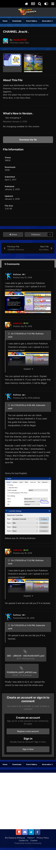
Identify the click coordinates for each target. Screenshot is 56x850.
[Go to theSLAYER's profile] (5, 40)
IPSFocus (21, 838)
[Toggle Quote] (9, 333)
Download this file (28, 139)
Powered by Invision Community (28, 843)
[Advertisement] (28, 801)
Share (14, 234)
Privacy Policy (43, 838)
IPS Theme (9, 838)
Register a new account (28, 731)
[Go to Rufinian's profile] (8, 276)
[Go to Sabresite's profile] (8, 325)
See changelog (12, 117)
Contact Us (23, 840)
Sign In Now (28, 749)
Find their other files (19, 42)
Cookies (33, 840)
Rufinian (40, 333)
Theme (30, 838)
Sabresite (40, 405)
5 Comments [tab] (12, 264)
